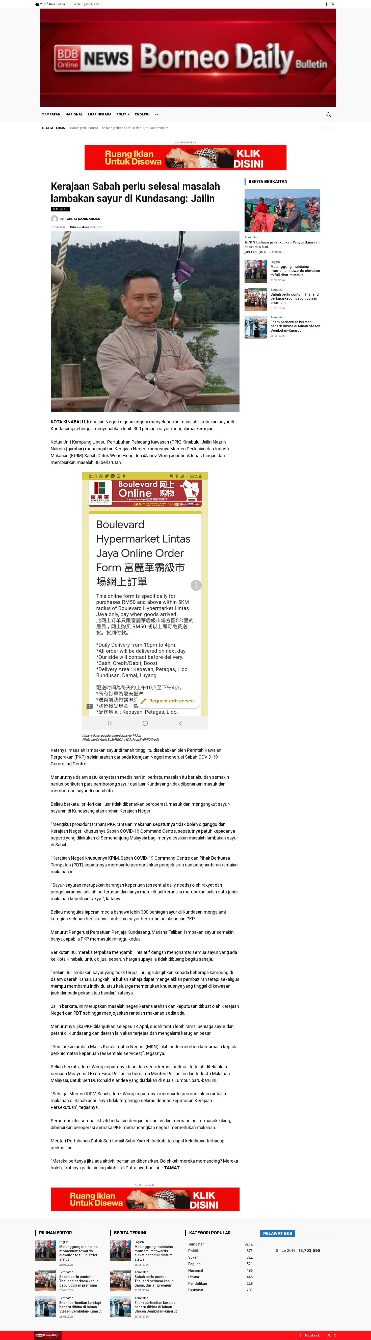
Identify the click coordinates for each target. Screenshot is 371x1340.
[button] (328, 114)
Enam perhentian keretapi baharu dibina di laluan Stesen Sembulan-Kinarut (124, 128)
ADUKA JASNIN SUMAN (83, 219)
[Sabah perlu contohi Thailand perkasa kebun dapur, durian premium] (256, 299)
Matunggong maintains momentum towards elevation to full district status (295, 271)
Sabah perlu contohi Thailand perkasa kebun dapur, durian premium (295, 298)
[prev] (325, 128)
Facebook (312, 1335)
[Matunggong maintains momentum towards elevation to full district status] (256, 271)
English (275, 261)
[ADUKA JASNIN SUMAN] (55, 219)
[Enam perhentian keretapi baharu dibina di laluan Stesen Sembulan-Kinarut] (256, 327)
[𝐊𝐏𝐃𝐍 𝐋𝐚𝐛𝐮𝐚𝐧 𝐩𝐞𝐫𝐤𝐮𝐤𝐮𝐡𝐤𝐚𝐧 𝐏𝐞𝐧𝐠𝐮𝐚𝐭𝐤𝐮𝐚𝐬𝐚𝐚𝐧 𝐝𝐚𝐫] (282, 210)
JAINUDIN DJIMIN (255, 252)
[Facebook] (326, 4)
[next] (333, 128)
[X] (333, 4)
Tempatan (60, 209)
